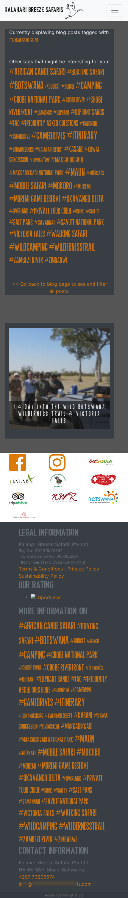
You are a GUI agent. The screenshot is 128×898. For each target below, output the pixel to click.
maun (78, 172)
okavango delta (85, 199)
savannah (46, 222)
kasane (75, 149)
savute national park (82, 222)
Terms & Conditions (41, 569)
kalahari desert (50, 149)
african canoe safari (25, 40)
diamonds (45, 112)
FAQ (16, 123)
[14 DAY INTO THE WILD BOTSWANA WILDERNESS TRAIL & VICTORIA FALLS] (59, 378)
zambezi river (28, 260)
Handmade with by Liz (64, 895)
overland (20, 211)
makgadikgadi (69, 160)
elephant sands (89, 112)
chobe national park (37, 100)
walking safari (69, 234)
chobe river (75, 100)
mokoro (62, 186)
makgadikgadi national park (38, 173)
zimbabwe (58, 260)
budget (54, 86)
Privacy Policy (82, 569)
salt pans (23, 222)
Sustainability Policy (41, 576)
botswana (29, 85)
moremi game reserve (37, 199)
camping (91, 86)
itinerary (85, 135)
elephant (63, 112)
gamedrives (50, 136)
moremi (83, 187)
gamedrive (21, 136)
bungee (69, 86)
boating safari (87, 72)
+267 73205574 (37, 877)
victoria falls (29, 234)
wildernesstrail (74, 247)
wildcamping (31, 247)
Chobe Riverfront (65, 667)
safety (94, 211)
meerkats (97, 173)
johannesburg (23, 149)
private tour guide (52, 210)
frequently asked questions (51, 123)
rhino (80, 211)
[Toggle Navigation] (115, 10)
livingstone (41, 160)
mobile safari (30, 186)
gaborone (90, 123)
